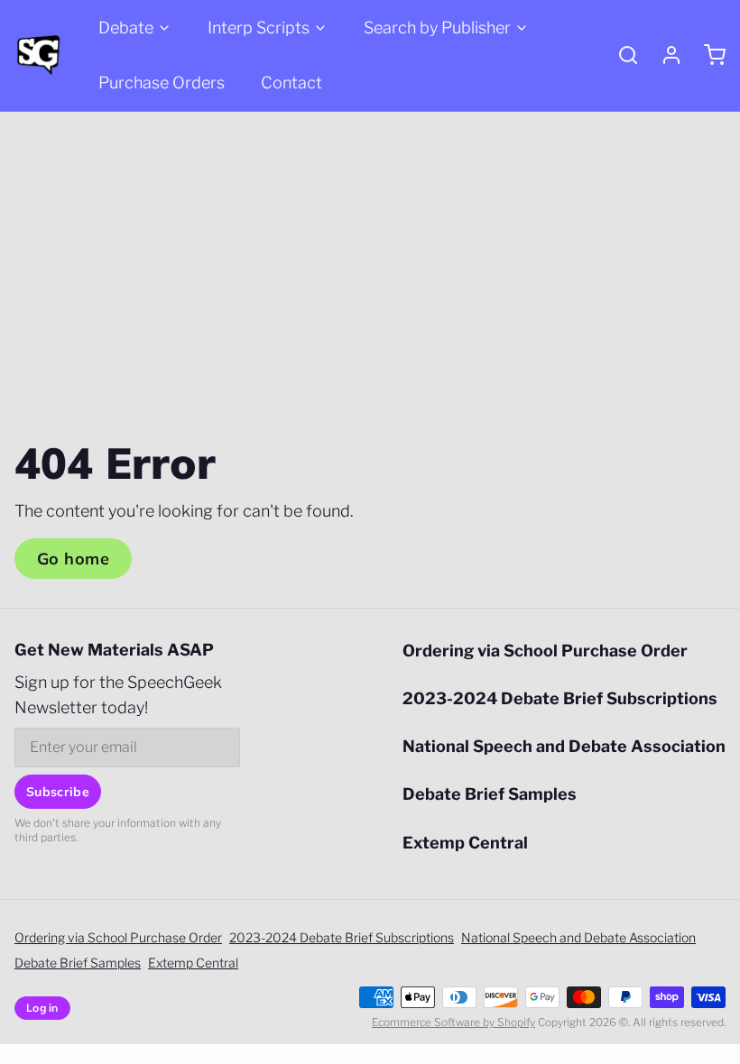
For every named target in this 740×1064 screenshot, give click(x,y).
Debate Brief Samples (489, 793)
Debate (125, 27)
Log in (42, 1007)
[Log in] (664, 55)
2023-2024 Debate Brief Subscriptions (559, 698)
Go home (73, 558)
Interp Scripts (259, 27)
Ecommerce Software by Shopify (453, 1022)
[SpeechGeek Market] (38, 55)
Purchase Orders (161, 82)
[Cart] (707, 55)
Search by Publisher (437, 27)
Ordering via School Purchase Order (545, 650)
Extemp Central (465, 842)
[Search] (621, 55)
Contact (291, 82)
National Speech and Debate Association (564, 746)
